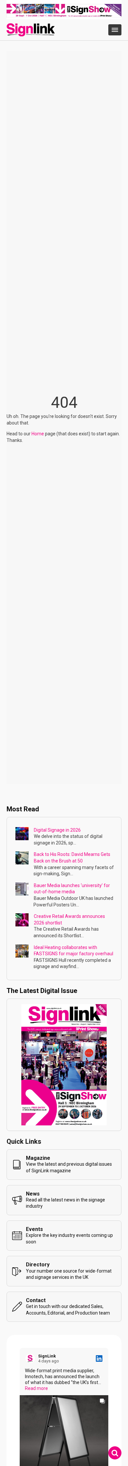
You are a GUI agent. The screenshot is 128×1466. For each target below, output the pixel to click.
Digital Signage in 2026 (57, 830)
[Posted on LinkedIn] (99, 1358)
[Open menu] (114, 29)
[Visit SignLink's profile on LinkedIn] (31, 1358)
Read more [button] (36, 1388)
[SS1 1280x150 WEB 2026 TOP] (64, 15)
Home (38, 433)
